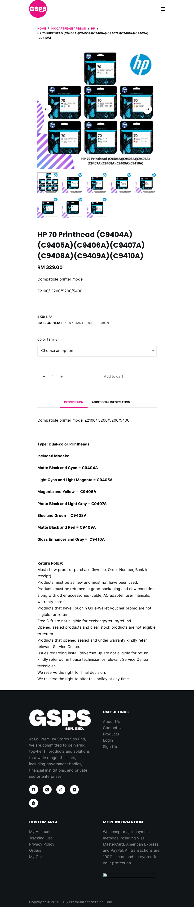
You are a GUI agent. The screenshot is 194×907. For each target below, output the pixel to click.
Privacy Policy (41, 844)
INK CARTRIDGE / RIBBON (88, 323)
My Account (40, 831)
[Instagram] (47, 789)
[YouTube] (74, 789)
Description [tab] (73, 402)
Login (108, 740)
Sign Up (110, 746)
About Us (111, 721)
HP (63, 323)
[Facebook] (33, 789)
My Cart (36, 856)
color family (47, 339)
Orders (35, 850)
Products (111, 734)
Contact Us (113, 727)
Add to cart (113, 376)
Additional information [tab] (111, 402)
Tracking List (40, 838)
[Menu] (163, 9)
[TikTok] (60, 789)
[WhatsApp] (33, 803)
